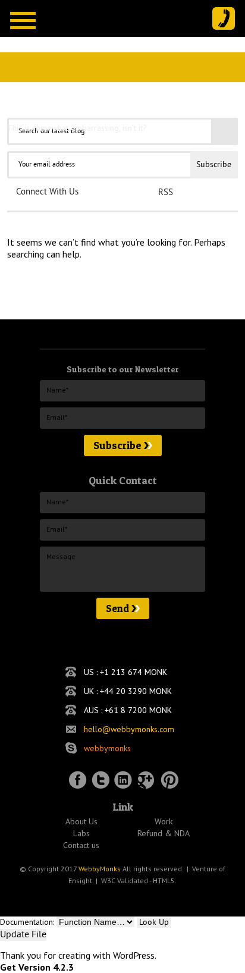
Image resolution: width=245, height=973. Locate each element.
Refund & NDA (163, 833)
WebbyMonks (99, 868)
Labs (81, 833)
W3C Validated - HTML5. (139, 880)
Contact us (81, 845)
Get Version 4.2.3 (37, 967)
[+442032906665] (223, 18)
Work (163, 821)
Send (117, 608)
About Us (81, 821)
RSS (165, 193)
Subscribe (117, 445)
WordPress (134, 955)
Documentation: (27, 921)
